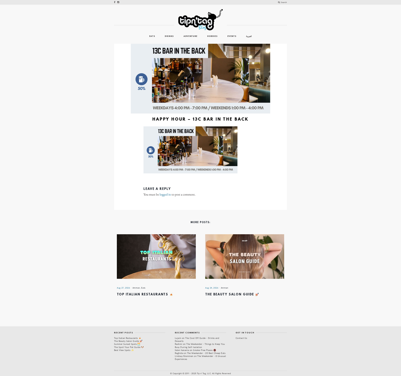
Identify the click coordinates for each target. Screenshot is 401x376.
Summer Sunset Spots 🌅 (127, 343)
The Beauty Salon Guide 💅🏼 (232, 294)
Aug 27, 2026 (123, 287)
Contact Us (241, 337)
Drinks (169, 36)
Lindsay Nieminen (184, 356)
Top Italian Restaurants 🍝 (145, 294)
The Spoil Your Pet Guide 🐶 (129, 347)
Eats (152, 36)
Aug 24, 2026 (211, 287)
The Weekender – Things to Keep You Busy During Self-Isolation (200, 345)
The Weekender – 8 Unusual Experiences (200, 357)
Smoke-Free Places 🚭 (204, 350)
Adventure (191, 36)
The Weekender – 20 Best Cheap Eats (206, 353)
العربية (249, 36)
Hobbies (212, 36)
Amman (136, 287)
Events (232, 36)
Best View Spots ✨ (124, 350)
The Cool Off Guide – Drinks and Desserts (197, 339)
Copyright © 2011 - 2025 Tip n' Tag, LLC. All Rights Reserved (202, 373)
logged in (165, 194)
